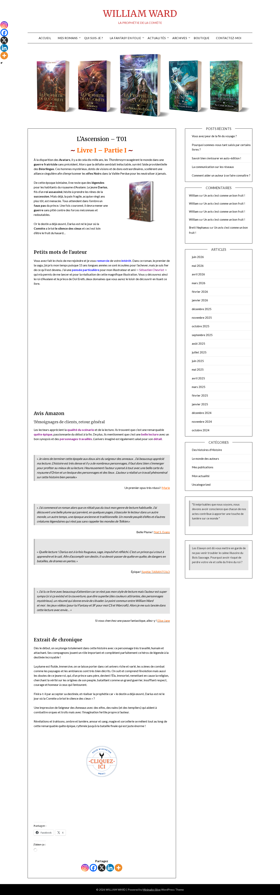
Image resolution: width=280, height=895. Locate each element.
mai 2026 (198, 265)
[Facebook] (93, 868)
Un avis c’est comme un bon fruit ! (224, 195)
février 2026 (200, 291)
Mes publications (202, 467)
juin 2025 (198, 361)
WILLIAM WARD (140, 13)
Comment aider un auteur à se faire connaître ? (221, 175)
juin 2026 (198, 257)
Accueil (45, 38)
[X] (102, 868)
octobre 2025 (200, 326)
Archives (179, 38)
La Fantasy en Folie (125, 38)
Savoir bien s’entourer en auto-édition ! (216, 158)
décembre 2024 (201, 412)
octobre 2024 (200, 430)
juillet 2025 (199, 352)
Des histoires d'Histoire (207, 450)
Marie (166, 487)
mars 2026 (198, 283)
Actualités (157, 38)
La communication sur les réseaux (213, 167)
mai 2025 (198, 369)
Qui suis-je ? (93, 38)
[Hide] (1, 63)
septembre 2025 (202, 335)
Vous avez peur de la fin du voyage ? (214, 136)
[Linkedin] (110, 868)
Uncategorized (201, 484)
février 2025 (200, 395)
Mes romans (68, 38)
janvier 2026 (200, 300)
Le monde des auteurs (205, 458)
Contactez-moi (229, 38)
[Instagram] (85, 868)
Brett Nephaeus (199, 227)
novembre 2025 (202, 317)
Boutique (201, 38)
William (193, 195)
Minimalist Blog (152, 889)
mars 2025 (198, 387)
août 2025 (198, 343)
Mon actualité (201, 476)
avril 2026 (198, 274)
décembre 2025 (201, 309)
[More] (118, 868)
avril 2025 (198, 378)
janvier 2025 (200, 404)
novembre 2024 (202, 421)
